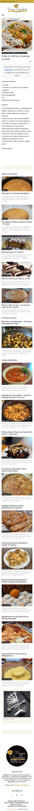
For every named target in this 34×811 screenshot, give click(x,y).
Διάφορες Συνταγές (6, 249)
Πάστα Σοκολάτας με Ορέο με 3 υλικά (16, 279)
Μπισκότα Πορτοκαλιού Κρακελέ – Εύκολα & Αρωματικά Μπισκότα (15, 581)
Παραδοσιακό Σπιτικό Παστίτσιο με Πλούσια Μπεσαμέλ (15, 618)
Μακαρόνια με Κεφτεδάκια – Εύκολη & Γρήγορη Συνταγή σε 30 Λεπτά (16, 396)
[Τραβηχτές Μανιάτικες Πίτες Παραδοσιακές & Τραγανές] (17, 521)
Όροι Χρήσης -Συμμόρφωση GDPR (16, 802)
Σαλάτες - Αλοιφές (6, 679)
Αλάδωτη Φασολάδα (9, 360)
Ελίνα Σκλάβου (5, 642)
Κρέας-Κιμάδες (6, 421)
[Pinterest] (21, 795)
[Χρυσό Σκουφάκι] (17, 8)
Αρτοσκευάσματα (6, 531)
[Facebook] (12, 795)
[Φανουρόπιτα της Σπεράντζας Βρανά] (17, 184)
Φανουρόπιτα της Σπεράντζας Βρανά (15, 193)
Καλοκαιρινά (5, 347)
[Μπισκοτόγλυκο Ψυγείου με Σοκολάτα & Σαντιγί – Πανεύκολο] (17, 448)
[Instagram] (17, 795)
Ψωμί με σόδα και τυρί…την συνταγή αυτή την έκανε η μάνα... (15, 306)
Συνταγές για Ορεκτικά (21, 53)
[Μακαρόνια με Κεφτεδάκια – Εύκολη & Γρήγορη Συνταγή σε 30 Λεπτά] (17, 411)
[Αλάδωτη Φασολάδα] (17, 374)
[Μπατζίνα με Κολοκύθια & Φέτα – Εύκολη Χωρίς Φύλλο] (17, 484)
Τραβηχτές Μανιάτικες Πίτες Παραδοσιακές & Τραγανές (13, 507)
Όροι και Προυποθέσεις (16, 801)
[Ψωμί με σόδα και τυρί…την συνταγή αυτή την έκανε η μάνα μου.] (17, 295)
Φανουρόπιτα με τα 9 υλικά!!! (13, 252)
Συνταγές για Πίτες (6, 494)
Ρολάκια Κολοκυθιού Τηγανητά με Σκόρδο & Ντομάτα (15, 544)
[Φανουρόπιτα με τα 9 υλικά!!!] (17, 242)
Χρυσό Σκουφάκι (12, 809)
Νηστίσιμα (4, 384)
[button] (2, 15)
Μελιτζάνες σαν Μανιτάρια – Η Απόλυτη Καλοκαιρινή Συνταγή (17, 322)
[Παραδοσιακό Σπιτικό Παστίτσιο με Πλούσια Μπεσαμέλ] (17, 632)
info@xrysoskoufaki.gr (21, 785)
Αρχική (4, 19)
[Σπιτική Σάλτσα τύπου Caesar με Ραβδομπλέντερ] (17, 669)
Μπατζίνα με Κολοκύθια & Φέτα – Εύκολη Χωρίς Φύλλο (15, 470)
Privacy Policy (16, 804)
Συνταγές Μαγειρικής (13, 19)
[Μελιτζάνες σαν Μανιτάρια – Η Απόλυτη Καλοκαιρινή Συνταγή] (17, 337)
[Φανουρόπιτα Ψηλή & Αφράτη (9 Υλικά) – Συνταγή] (17, 212)
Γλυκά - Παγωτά (6, 275)
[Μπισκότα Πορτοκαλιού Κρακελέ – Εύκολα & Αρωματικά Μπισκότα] (17, 595)
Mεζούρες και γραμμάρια (17, 806)
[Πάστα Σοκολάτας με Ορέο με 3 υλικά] (17, 269)
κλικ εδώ (8, 70)
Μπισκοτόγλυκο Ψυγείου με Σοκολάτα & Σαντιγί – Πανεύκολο (17, 433)
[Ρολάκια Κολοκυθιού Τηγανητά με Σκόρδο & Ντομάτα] (17, 558)
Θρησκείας (4, 190)
